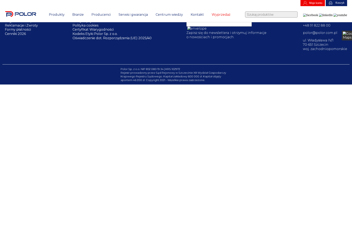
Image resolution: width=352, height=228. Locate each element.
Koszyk (339, 2)
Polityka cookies (85, 25)
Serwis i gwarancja (133, 15)
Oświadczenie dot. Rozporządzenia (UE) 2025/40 (112, 38)
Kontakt (197, 15)
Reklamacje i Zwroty (21, 25)
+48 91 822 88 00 (316, 25)
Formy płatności (18, 29)
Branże (78, 15)
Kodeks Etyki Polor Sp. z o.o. (95, 34)
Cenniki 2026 (15, 34)
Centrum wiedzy (169, 15)
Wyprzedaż (221, 15)
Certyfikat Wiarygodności (93, 29)
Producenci (101, 15)
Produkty (57, 15)
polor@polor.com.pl (320, 33)
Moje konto (315, 2)
